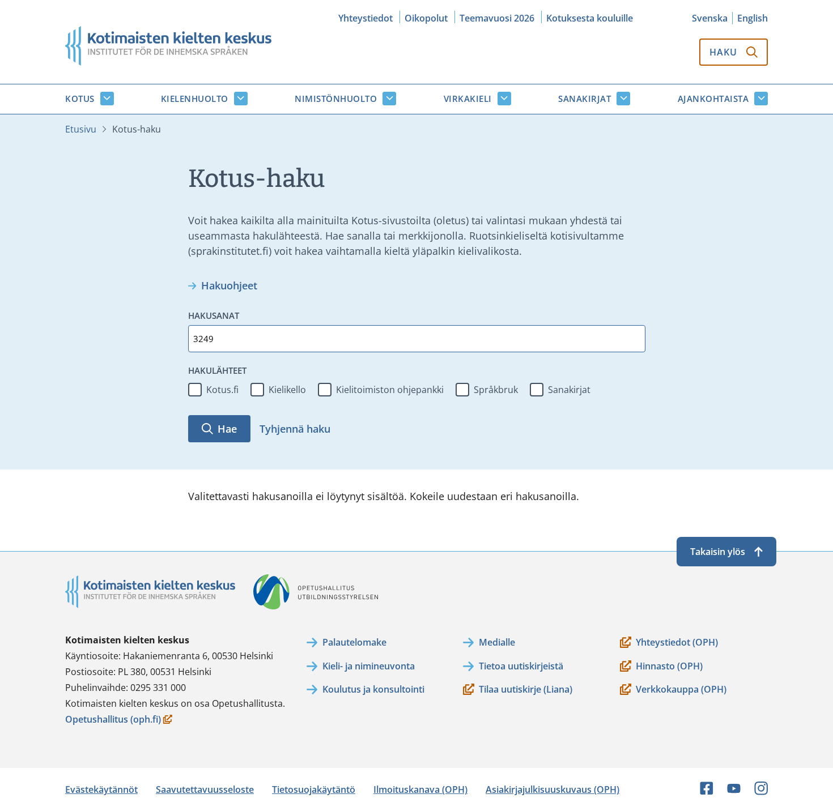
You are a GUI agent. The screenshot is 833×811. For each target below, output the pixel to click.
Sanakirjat (584, 98)
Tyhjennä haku (295, 429)
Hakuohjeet (229, 285)
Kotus (80, 98)
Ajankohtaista (713, 98)
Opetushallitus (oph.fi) (113, 720)
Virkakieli (468, 98)
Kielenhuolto (194, 98)
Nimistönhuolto (336, 98)
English (752, 18)
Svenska (710, 18)
